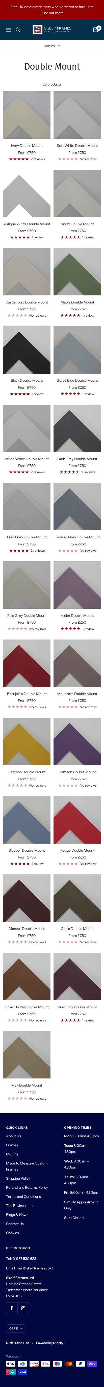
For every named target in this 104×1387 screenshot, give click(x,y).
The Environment (20, 1205)
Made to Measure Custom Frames (27, 1166)
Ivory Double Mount (27, 145)
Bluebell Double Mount (27, 850)
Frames (12, 1145)
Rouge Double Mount (77, 850)
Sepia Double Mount (77, 928)
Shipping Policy (18, 1178)
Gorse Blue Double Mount (77, 380)
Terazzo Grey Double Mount (77, 537)
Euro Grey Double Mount (27, 537)
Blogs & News (17, 1214)
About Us (13, 1136)
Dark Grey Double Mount (77, 459)
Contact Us (15, 1224)
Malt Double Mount (26, 1085)
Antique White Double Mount (26, 224)
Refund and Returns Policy (27, 1187)
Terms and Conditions (23, 1196)
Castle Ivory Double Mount (27, 302)
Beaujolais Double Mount (27, 693)
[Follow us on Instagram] (23, 1308)
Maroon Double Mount (27, 928)
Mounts (12, 1154)
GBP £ (13, 1328)
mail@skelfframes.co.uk (35, 1268)
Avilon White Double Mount (27, 459)
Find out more (52, 13)
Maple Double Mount (77, 302)
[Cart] (95, 29)
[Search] (18, 29)
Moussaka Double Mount (77, 693)
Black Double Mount (27, 380)
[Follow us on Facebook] (11, 1308)
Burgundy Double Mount (77, 1007)
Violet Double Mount (77, 615)
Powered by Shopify (49, 1343)
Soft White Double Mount (77, 145)
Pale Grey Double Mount (26, 615)
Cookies (12, 1233)
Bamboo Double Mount (26, 772)
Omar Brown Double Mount (27, 1007)
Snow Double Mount (77, 224)
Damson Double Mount (77, 772)
